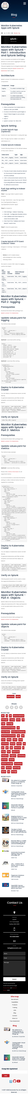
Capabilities (14, 1002)
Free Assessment (15, 1021)
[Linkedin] (11, 707)
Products (14, 1005)
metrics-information (13, 471)
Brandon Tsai (17, 33)
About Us (14, 1018)
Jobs (14, 1010)
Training (14, 1007)
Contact (14, 1015)
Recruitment (14, 999)
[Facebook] (16, 707)
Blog (14, 1013)
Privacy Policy (6, 988)
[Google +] (21, 707)
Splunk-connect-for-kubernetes (9, 313)
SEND (5, 1075)
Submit (14, 979)
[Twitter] (7, 707)
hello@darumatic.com (14, 948)
